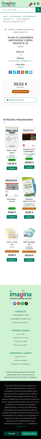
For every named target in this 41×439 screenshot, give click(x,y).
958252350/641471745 (20, 315)
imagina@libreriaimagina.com (20, 319)
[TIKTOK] (26, 303)
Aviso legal (20, 334)
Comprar (11, 168)
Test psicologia (15, 16)
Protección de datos (20, 345)
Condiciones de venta (20, 338)
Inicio (5, 16)
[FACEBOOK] (14, 303)
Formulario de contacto (20, 322)
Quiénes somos (20, 357)
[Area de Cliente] (35, 3)
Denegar (11, 433)
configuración (20, 426)
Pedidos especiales (20, 360)
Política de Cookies (20, 341)
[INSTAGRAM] (18, 303)
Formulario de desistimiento (20, 364)
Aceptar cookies (29, 433)
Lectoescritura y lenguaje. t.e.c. (20, 61)
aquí (25, 423)
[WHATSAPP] (22, 303)
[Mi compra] (31, 3)
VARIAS (20, 67)
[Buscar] (38, 9)
